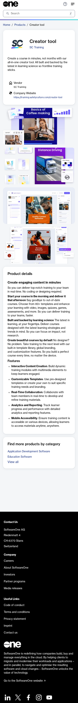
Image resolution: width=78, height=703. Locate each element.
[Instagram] (38, 698)
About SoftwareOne (16, 567)
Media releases (13, 588)
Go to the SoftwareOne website (23, 681)
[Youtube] (48, 698)
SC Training (37, 47)
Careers (9, 561)
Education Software (20, 457)
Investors (9, 574)
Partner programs (14, 581)
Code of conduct (14, 605)
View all (13, 462)
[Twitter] (17, 698)
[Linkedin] (7, 698)
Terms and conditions (17, 612)
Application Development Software (29, 451)
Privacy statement (15, 619)
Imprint (8, 626)
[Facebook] (28, 698)
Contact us (10, 632)
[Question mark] (65, 4)
